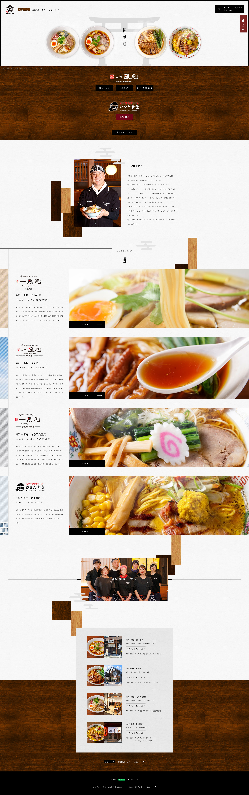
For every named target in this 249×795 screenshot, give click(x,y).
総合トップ (24, 10)
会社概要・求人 (39, 10)
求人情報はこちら (243, 24)
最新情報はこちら (124, 132)
